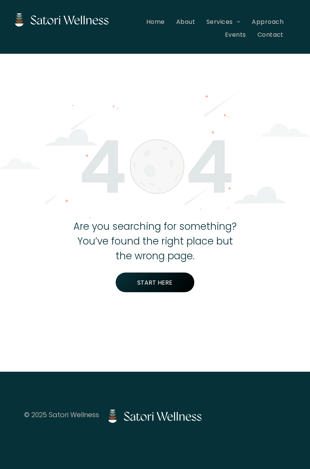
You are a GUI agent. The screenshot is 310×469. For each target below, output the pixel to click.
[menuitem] (155, 21)
